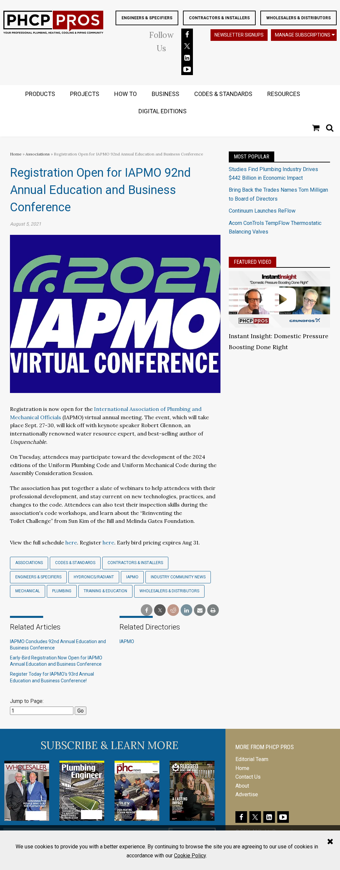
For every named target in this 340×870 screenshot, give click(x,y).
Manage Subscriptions (302, 35)
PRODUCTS (40, 93)
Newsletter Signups (239, 35)
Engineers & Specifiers (147, 18)
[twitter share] (160, 610)
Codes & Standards (75, 562)
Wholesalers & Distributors (298, 18)
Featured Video (252, 262)
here (71, 542)
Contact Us (248, 777)
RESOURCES (283, 93)
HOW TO (125, 93)
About (242, 786)
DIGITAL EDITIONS (162, 111)
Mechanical (27, 591)
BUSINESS (165, 93)
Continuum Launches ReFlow (262, 211)
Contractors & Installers (219, 18)
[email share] (200, 610)
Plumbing (61, 591)
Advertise (246, 794)
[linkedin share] (186, 610)
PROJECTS (84, 93)
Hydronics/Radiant (94, 577)
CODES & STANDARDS (223, 93)
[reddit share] (173, 610)
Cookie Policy (190, 855)
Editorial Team (251, 759)
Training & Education (105, 591)
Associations (38, 153)
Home (16, 153)
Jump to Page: (26, 701)
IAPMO (132, 577)
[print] (213, 610)
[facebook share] (146, 610)
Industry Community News (178, 577)
